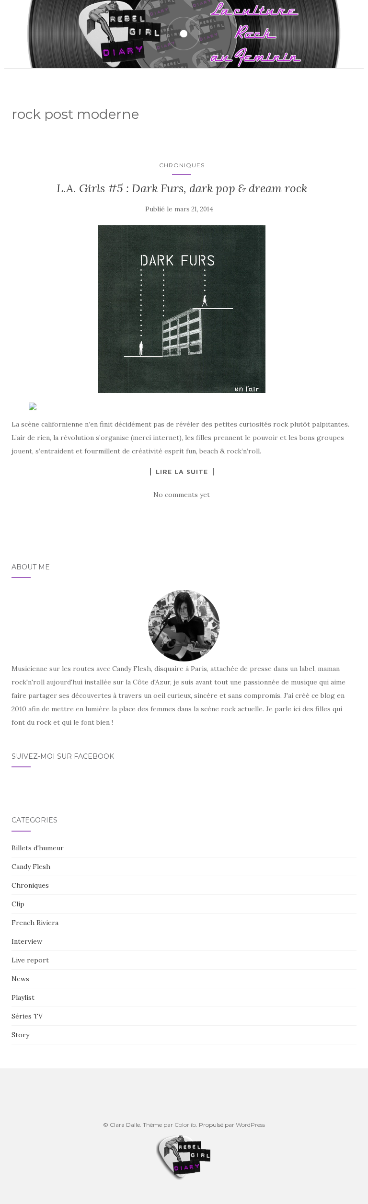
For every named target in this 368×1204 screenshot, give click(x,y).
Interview (27, 941)
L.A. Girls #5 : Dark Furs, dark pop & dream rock (182, 188)
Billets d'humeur (38, 848)
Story (20, 1034)
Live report (30, 960)
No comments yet (181, 494)
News (20, 978)
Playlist (23, 997)
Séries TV (27, 1016)
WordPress (250, 1124)
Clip (18, 904)
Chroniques (182, 165)
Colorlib (185, 1124)
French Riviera (35, 922)
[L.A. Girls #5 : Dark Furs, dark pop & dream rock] (182, 309)
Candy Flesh (31, 866)
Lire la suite (182, 471)
